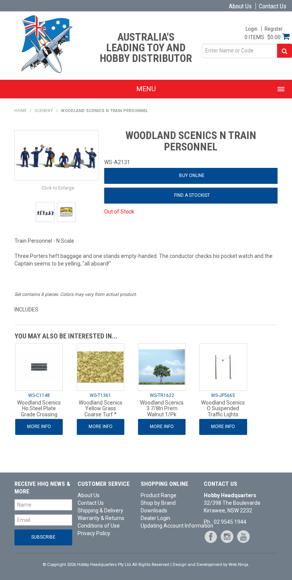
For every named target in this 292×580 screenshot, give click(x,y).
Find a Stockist (192, 195)
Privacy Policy (94, 533)
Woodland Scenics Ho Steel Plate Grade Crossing (39, 408)
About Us (240, 6)
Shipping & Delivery (100, 510)
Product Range (158, 495)
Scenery (44, 110)
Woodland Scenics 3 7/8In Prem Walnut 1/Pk (162, 408)
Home (20, 110)
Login (251, 29)
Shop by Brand (158, 503)
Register (273, 29)
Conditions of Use (99, 526)
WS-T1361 (100, 395)
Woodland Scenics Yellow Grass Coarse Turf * (100, 408)
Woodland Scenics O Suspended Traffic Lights (223, 408)
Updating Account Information (169, 526)
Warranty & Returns (101, 518)
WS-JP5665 (223, 395)
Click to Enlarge (57, 188)
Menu (146, 89)
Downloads (154, 510)
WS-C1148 (39, 395)
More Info (39, 426)
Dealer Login (155, 518)
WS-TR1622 (162, 395)
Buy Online (192, 175)
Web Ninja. (239, 564)
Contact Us (272, 6)
